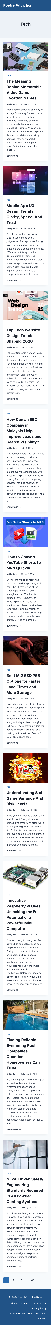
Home (14, 1303)
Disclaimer (40, 1313)
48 (32, 1280)
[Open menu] (45, 5)
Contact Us (40, 1303)
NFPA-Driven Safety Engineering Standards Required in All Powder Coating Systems (25, 1190)
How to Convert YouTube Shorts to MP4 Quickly (24, 562)
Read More (14, 156)
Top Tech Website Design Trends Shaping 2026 (23, 336)
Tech (9, 76)
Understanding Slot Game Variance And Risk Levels (25, 798)
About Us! (25, 1303)
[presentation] (25, 56)
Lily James (13, 104)
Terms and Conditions (20, 1313)
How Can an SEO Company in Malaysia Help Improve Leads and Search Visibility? (24, 430)
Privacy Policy (38, 1308)
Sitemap (41, 1318)
